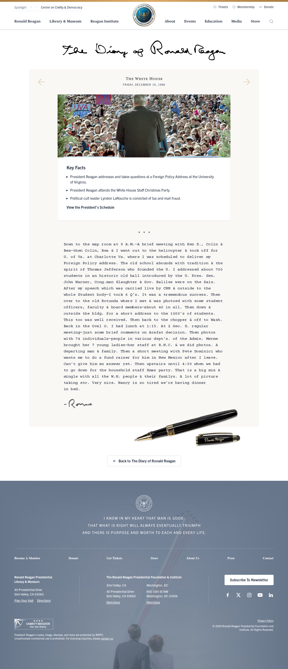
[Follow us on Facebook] (227, 595)
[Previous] (31, 7)
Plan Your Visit (24, 600)
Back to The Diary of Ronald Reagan (147, 461)
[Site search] (271, 21)
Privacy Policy (266, 620)
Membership (245, 7)
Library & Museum (65, 21)
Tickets (223, 7)
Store (255, 21)
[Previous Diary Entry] (41, 81)
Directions (44, 600)
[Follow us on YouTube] (260, 595)
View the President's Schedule (90, 207)
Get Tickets (114, 558)
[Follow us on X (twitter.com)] (238, 595)
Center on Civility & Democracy (61, 7)
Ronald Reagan (27, 21)
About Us (192, 558)
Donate (269, 7)
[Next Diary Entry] (246, 81)
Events (190, 21)
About (170, 21)
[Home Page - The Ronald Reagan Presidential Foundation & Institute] (144, 15)
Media (236, 21)
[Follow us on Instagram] (249, 595)
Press (230, 558)
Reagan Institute (104, 21)
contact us (107, 638)
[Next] (36, 7)
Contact (268, 558)
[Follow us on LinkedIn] (271, 595)
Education (213, 21)
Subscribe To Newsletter (249, 579)
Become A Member (27, 558)
